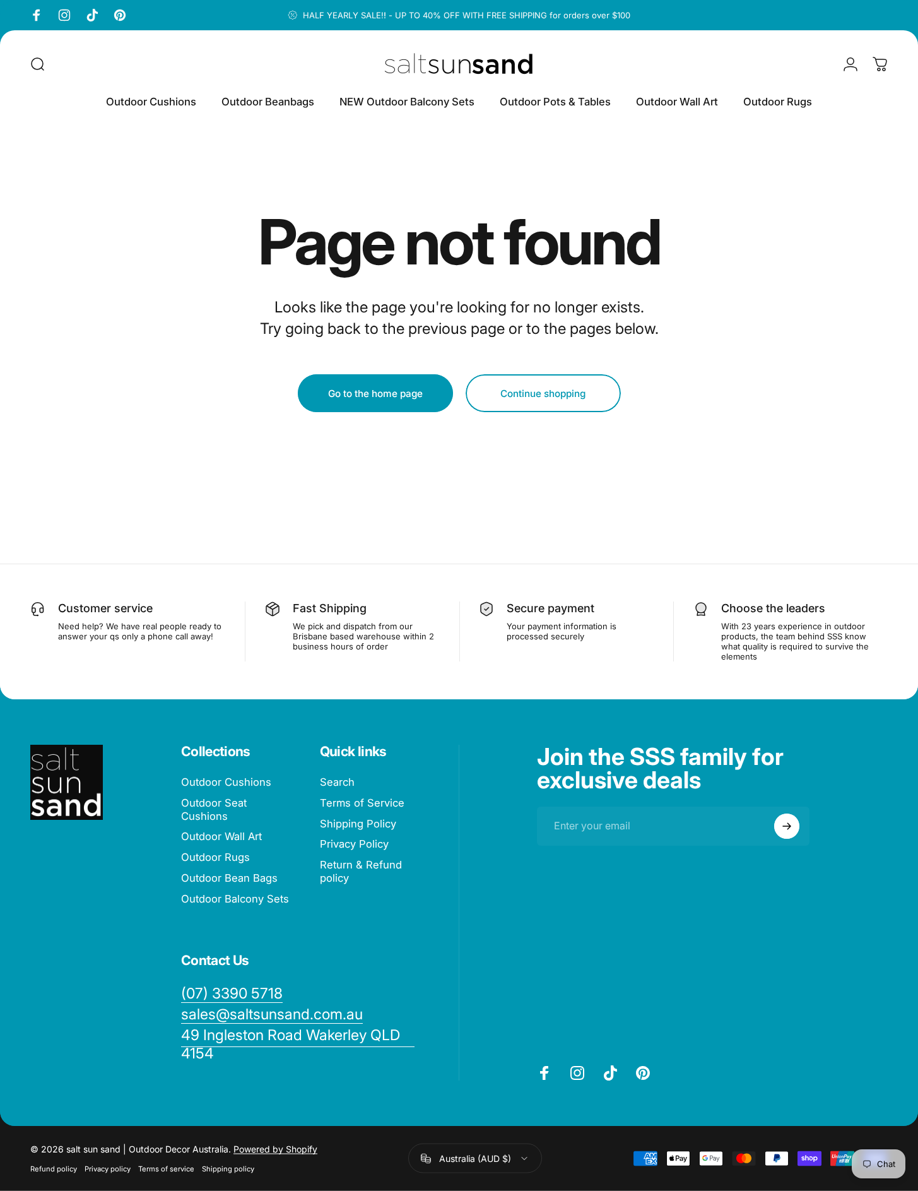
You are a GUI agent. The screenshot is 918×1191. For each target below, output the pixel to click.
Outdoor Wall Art (221, 837)
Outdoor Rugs (215, 857)
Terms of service (166, 1168)
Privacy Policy (354, 844)
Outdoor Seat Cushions (214, 809)
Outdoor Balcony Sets (235, 898)
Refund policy (53, 1168)
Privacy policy (108, 1168)
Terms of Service (362, 803)
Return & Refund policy (361, 871)
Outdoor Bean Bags (229, 878)
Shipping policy (228, 1168)
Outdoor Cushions (226, 782)
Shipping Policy (358, 823)
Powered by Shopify (275, 1149)
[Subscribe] (786, 826)
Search (337, 782)
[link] (298, 1044)
